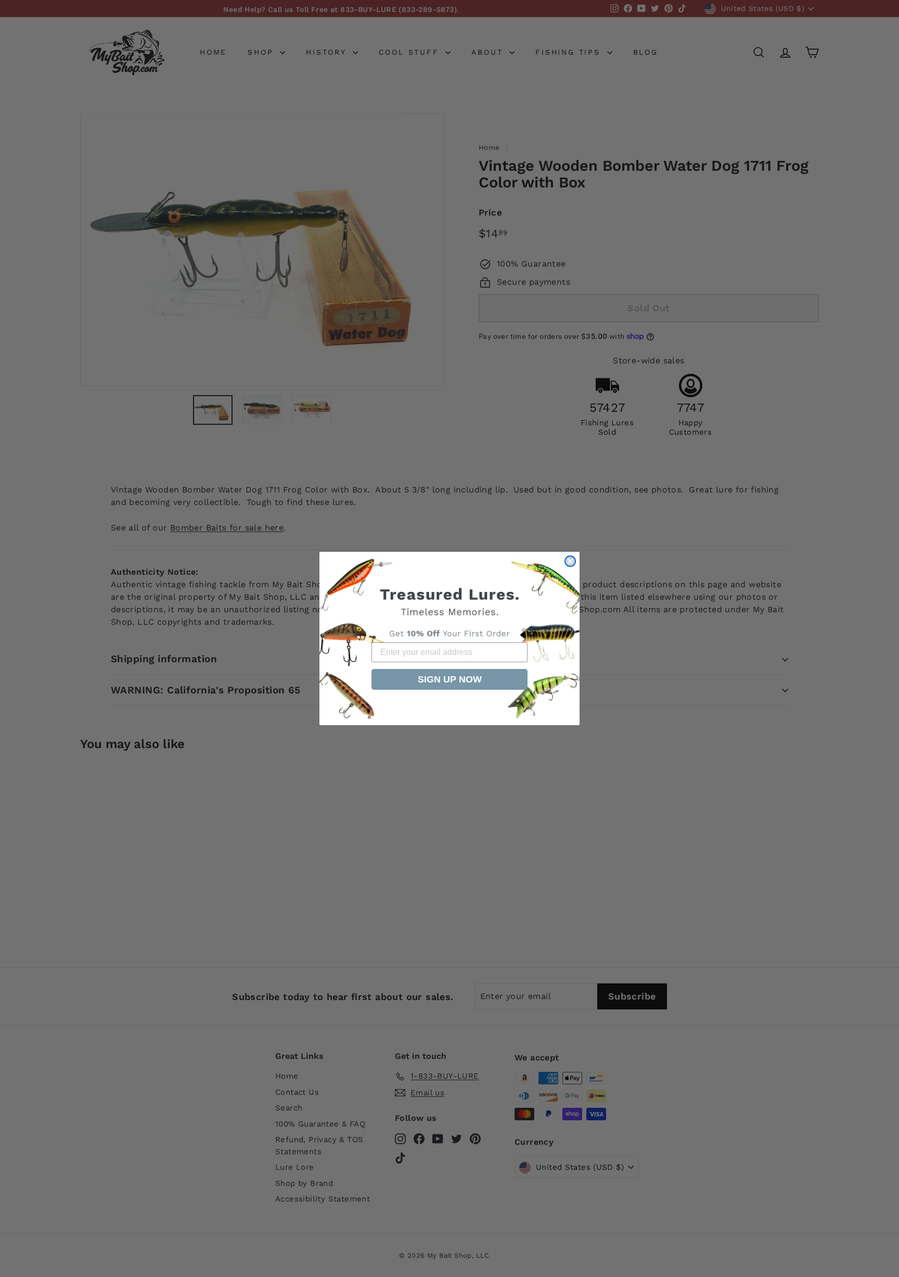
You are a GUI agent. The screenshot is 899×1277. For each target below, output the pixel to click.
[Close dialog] (570, 561)
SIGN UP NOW (450, 679)
